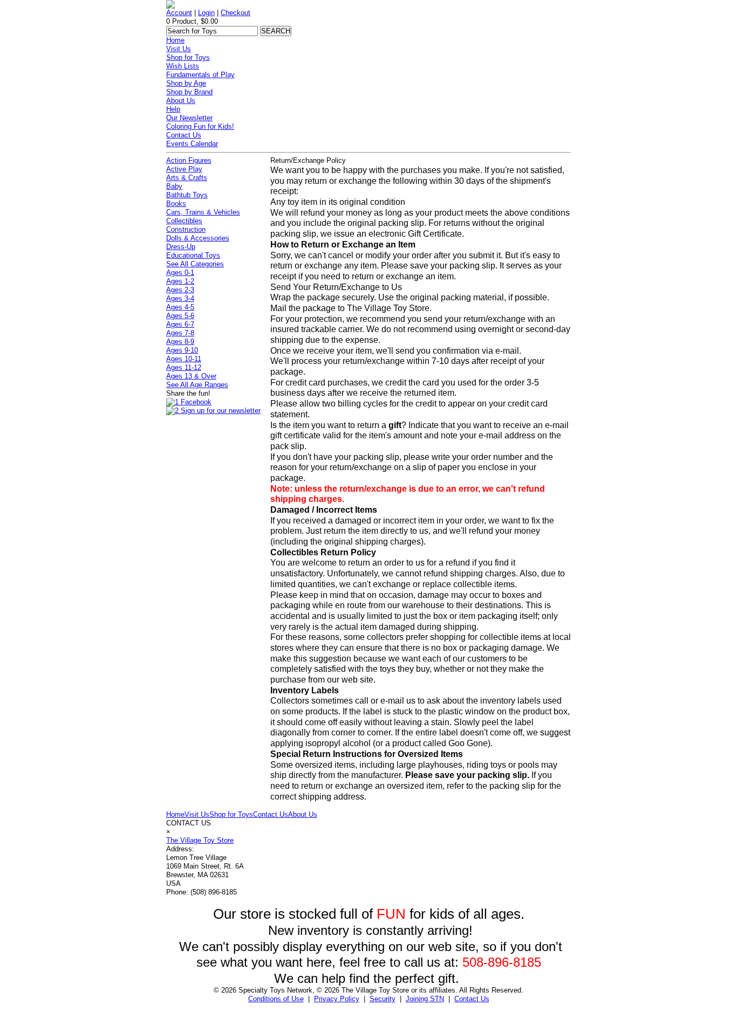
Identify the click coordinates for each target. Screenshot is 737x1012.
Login (206, 13)
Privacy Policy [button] (336, 999)
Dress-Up (180, 247)
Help (173, 109)
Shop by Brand (189, 92)
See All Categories (195, 264)
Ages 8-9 (180, 342)
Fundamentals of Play (200, 75)
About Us (180, 101)
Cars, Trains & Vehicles (203, 212)
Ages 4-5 (180, 307)
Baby (174, 186)
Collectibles (184, 221)
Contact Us (183, 135)
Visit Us (178, 49)
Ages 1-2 (180, 281)
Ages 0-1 (180, 273)
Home (175, 40)
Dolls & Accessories (197, 238)
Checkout (235, 13)
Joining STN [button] (425, 999)
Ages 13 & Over (191, 376)
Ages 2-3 (180, 290)
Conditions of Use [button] (276, 999)
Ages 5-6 (180, 316)
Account (179, 13)
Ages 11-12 (183, 367)
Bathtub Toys (187, 195)
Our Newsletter (189, 118)
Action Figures (188, 160)
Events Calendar (192, 144)
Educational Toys (193, 255)
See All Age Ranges (197, 385)
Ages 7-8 (180, 333)
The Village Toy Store (200, 840)
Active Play (184, 169)
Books (176, 203)
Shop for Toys (188, 57)
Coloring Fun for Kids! (200, 126)
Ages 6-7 (180, 324)
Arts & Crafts (186, 178)
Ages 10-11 (183, 359)
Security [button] (382, 999)
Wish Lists (182, 66)
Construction (186, 229)
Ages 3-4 (180, 298)
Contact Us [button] (471, 999)
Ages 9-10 (182, 350)
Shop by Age (186, 83)
